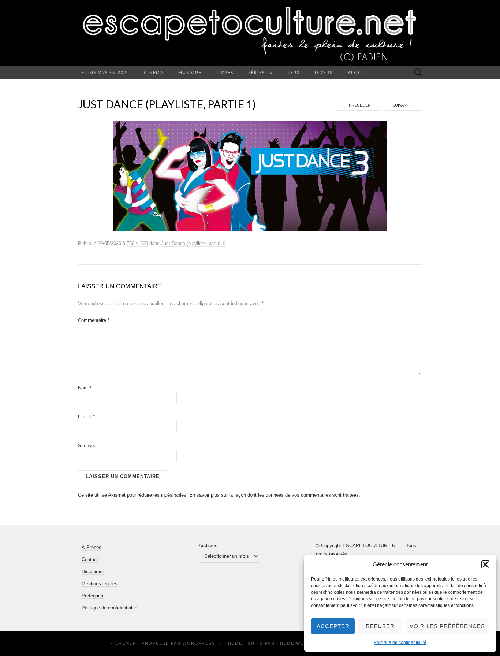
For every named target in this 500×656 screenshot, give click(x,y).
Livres (225, 72)
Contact (90, 559)
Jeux (294, 72)
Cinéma (154, 72)
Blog (354, 72)
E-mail (86, 416)
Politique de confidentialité (400, 642)
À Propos (91, 547)
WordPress (199, 643)
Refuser (380, 626)
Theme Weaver (297, 643)
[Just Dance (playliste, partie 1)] (250, 175)
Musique (190, 72)
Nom (84, 387)
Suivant (403, 105)
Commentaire (93, 320)
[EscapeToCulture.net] (250, 33)
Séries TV (260, 72)
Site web (87, 445)
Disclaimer (93, 571)
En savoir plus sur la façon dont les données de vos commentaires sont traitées (274, 495)
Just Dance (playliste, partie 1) (193, 243)
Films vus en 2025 (105, 72)
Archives (208, 545)
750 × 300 (137, 243)
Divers (324, 72)
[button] (485, 564)
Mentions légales (99, 583)
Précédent (358, 105)
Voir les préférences (447, 626)
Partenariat (93, 595)
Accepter (333, 626)
